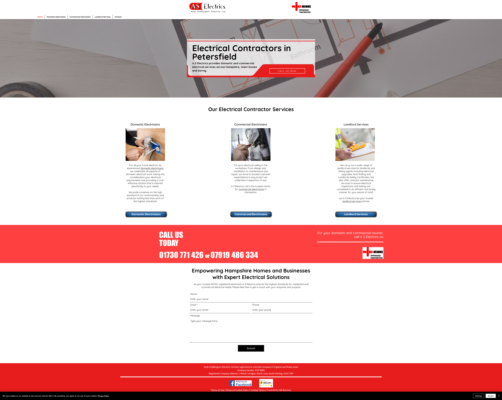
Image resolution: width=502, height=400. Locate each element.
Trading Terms (257, 390)
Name (193, 294)
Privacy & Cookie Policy (237, 390)
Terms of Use (217, 390)
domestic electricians (152, 168)
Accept (491, 396)
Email (193, 305)
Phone (255, 305)
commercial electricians (251, 189)
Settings (478, 396)
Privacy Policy (103, 396)
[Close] (498, 396)
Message (195, 315)
